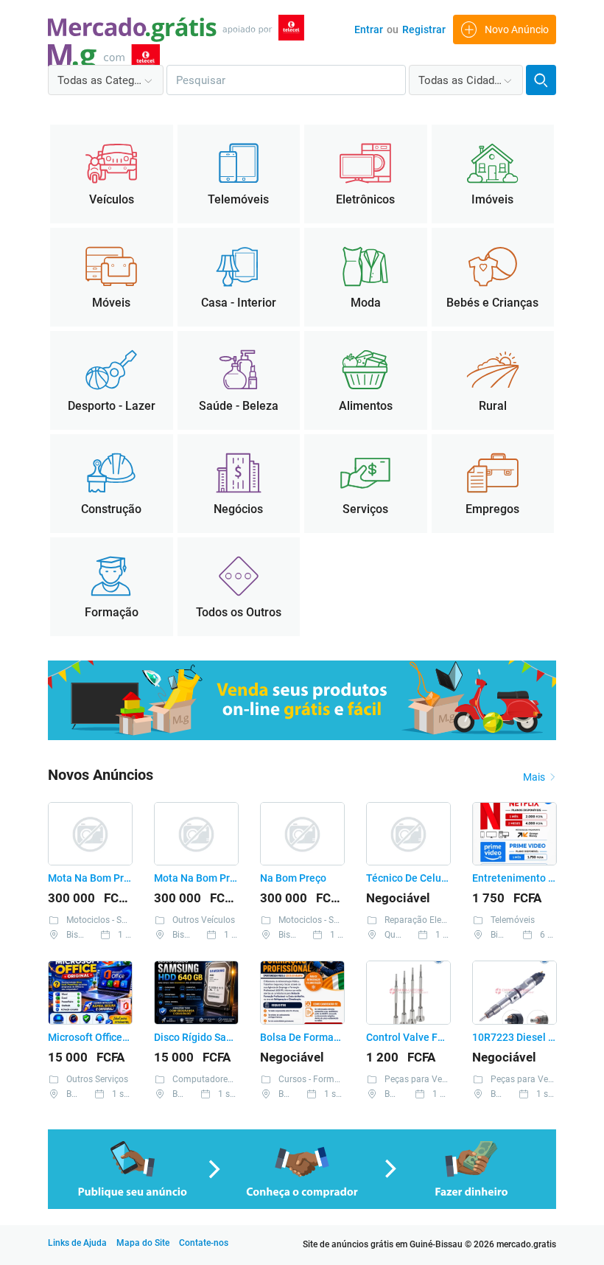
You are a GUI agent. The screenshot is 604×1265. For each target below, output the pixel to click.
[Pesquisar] (541, 80)
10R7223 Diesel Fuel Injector (513, 1037)
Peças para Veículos (425, 1079)
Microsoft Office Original (89, 1037)
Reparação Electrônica (429, 920)
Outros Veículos (203, 920)
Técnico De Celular (407, 878)
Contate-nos (203, 1243)
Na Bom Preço (293, 878)
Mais (534, 777)
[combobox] (106, 80)
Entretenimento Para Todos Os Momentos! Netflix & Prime (513, 878)
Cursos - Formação (316, 1079)
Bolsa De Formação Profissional (301, 1037)
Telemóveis (513, 920)
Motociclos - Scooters (108, 920)
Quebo (397, 935)
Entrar (368, 29)
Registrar (424, 29)
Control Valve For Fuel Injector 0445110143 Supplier (407, 1037)
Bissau (79, 935)
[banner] (302, 737)
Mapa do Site (142, 1243)
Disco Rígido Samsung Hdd (195, 1037)
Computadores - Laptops (221, 1079)
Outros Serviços (97, 1079)
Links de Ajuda (77, 1243)
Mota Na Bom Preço (89, 878)
